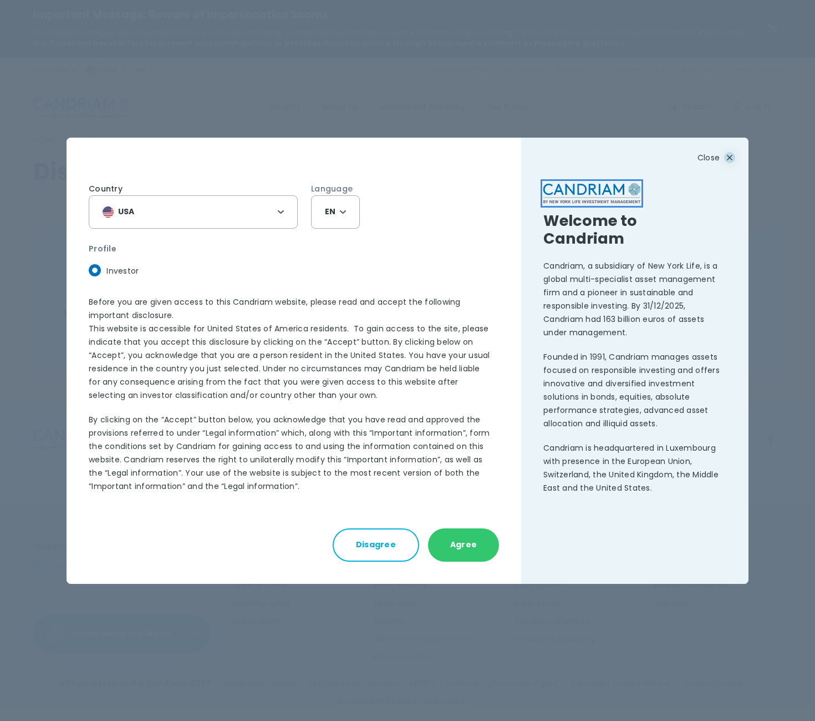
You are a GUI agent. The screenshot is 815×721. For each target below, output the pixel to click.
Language (332, 188)
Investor (122, 270)
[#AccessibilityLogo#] (591, 193)
